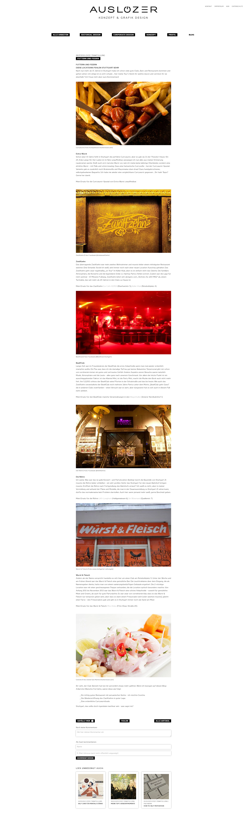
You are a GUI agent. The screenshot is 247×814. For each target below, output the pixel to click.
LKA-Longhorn (105, 498)
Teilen (124, 721)
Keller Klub (136, 286)
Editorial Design (90, 35)
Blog (191, 35)
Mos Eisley (112, 606)
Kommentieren (85, 758)
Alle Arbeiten (60, 35)
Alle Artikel (163, 721)
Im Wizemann (134, 498)
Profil (172, 35)
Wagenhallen (135, 397)
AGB (227, 6)
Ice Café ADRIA (110, 286)
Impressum (219, 6)
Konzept (151, 35)
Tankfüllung (98, 55)
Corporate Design (123, 35)
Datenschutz (237, 6)
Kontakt (208, 6)
